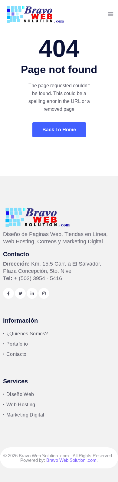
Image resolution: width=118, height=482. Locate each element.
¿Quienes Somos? (27, 333)
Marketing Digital (25, 414)
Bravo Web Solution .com (71, 460)
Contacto (16, 354)
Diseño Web (20, 394)
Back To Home (59, 129)
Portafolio (17, 343)
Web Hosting (20, 404)
